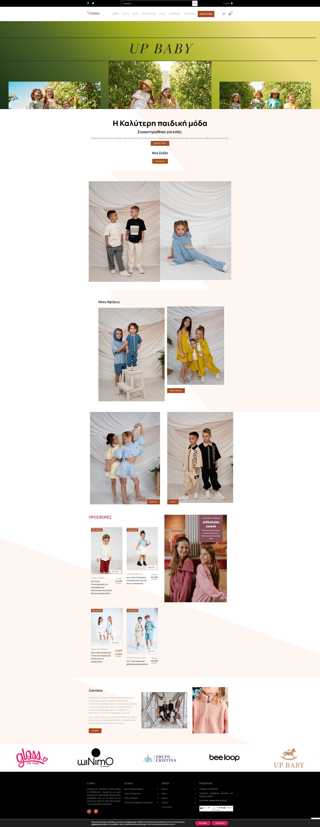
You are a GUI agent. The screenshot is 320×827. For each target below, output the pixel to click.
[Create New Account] (231, 3)
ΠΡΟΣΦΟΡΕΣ (100, 517)
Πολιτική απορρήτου (132, 793)
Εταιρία (165, 802)
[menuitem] (115, 14)
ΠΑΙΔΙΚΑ (94, 578)
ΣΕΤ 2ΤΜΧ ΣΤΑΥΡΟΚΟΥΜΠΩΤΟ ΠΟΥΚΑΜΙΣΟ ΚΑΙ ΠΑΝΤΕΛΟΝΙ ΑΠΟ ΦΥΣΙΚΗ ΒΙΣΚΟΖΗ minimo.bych (101, 587)
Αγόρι (164, 793)
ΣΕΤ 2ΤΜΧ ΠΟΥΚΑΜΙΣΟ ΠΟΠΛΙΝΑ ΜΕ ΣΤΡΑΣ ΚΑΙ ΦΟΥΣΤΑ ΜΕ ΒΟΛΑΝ (137, 580)
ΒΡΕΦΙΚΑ (101, 578)
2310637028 (213, 789)
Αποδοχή (203, 823)
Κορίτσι (165, 798)
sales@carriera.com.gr (218, 800)
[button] (162, 558)
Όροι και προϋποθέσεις (133, 789)
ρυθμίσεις (96, 824)
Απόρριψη (219, 823)
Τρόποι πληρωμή (131, 798)
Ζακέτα (143, 658)
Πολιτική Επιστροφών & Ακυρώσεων (138, 802)
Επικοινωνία (167, 807)
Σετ (141, 574)
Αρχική (164, 789)
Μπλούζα (104, 649)
